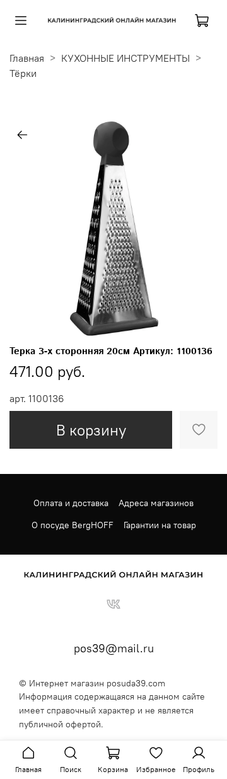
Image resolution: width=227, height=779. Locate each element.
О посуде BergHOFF (73, 525)
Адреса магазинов (156, 503)
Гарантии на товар (160, 525)
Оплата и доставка (70, 503)
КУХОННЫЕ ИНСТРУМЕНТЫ (125, 58)
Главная (26, 58)
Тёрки (23, 73)
